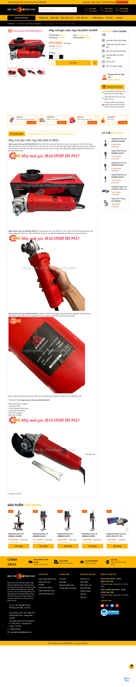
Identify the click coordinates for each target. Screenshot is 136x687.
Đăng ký (86, 2)
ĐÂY (19, 494)
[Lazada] (107, 605)
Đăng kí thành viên (66, 585)
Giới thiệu (62, 582)
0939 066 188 (107, 592)
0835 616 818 (123, 2)
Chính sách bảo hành (47, 591)
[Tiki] (112, 605)
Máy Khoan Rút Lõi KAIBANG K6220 (118, 152)
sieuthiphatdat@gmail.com (20, 632)
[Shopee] (102, 605)
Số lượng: (52, 53)
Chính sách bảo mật (46, 594)
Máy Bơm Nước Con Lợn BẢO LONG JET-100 (119, 188)
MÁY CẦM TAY (82, 18)
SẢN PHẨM (24, 505)
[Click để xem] (26, 48)
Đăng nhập (96, 2)
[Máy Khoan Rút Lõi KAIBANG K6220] (105, 155)
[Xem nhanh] (27, 519)
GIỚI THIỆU (54, 18)
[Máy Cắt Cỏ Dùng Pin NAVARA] (105, 203)
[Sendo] (117, 605)
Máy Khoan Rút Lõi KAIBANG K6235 (118, 164)
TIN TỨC (109, 18)
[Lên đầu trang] (132, 674)
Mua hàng (19, 546)
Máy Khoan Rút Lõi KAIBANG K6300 (118, 176)
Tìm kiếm (62, 579)
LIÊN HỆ (119, 18)
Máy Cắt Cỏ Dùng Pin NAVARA (118, 200)
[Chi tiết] (34, 117)
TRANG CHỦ (43, 18)
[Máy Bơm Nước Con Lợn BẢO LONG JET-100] (105, 191)
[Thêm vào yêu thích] (95, 62)
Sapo (85, 643)
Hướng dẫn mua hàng (67, 588)
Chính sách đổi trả (46, 588)
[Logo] (21, 10)
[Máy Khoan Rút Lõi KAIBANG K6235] (105, 167)
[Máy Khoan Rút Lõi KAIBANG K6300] (105, 179)
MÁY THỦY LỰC (67, 18)
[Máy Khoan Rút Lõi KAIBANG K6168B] (105, 143)
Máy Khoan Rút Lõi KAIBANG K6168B (118, 140)
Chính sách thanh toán (47, 579)
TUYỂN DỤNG (97, 18)
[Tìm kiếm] (74, 10)
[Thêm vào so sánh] (27, 515)
